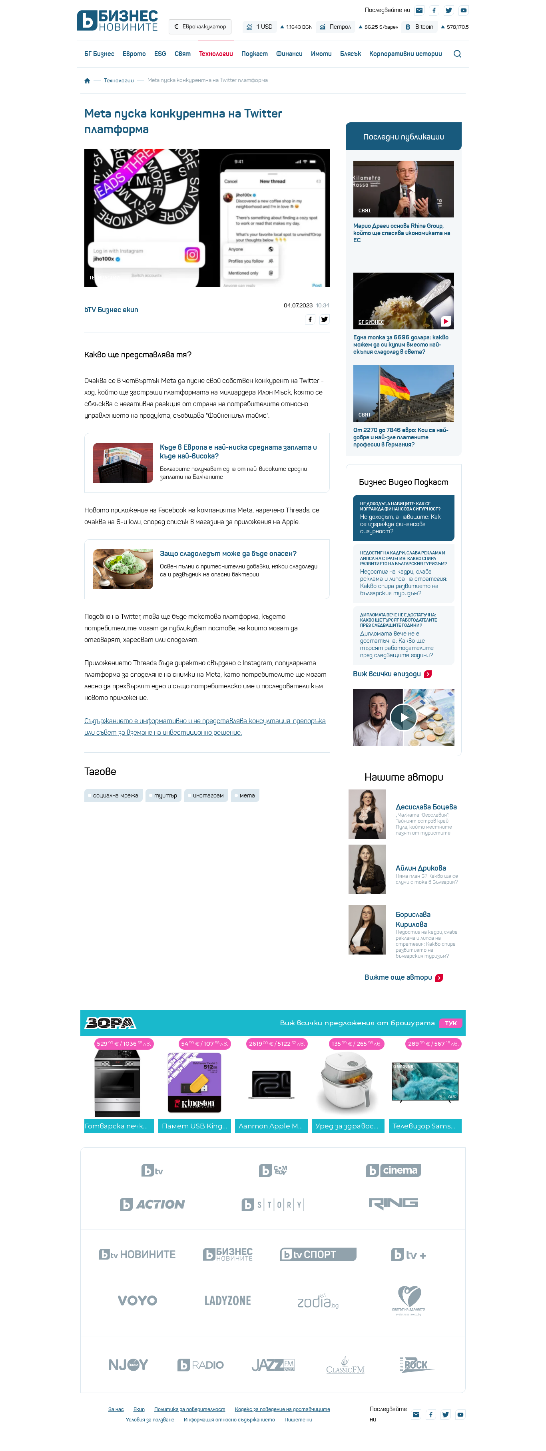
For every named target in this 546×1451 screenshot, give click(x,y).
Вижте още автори (398, 977)
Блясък (350, 54)
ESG (160, 54)
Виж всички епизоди (387, 674)
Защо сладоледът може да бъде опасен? (228, 553)
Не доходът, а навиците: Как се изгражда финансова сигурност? (400, 506)
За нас (116, 1409)
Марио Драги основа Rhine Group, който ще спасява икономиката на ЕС (401, 233)
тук (451, 1023)
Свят (183, 54)
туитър (165, 795)
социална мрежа (115, 795)
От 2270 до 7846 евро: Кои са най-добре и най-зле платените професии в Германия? (400, 437)
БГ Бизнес (99, 54)
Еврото (134, 54)
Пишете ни (298, 1420)
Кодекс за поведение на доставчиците (282, 1409)
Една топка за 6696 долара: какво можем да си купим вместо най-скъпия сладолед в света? (400, 344)
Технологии (216, 54)
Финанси (289, 54)
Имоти (321, 54)
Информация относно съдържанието (229, 1420)
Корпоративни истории (405, 54)
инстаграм (208, 795)
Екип (139, 1409)
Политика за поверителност (189, 1409)
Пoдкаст (254, 54)
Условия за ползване (150, 1420)
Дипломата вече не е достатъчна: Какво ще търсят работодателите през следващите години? (398, 620)
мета (247, 795)
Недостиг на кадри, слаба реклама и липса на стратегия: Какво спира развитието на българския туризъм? (403, 558)
